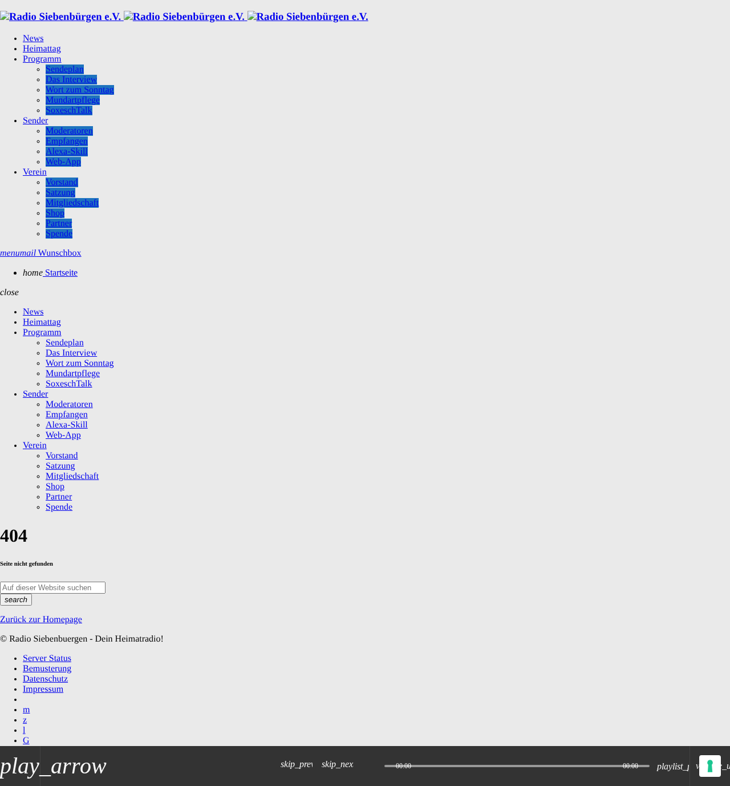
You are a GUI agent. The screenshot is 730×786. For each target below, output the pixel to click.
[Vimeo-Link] (184, 17)
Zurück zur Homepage (41, 619)
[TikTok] (26, 740)
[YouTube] (26, 710)
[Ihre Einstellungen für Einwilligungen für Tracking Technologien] (710, 766)
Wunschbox (51, 253)
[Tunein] (24, 730)
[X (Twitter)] (25, 720)
